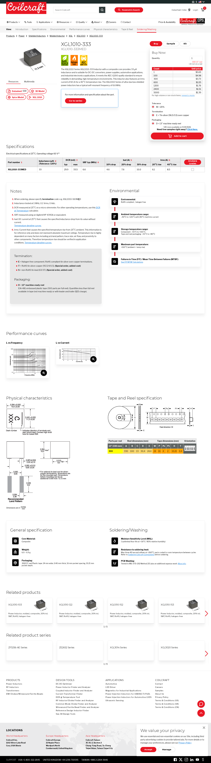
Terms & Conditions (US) (167, 700)
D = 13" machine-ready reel (168, 123)
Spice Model (18, 97)
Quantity (156, 58)
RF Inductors (12, 687)
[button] (206, 613)
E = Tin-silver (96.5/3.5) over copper (172, 115)
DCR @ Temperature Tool (68, 697)
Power (22, 36)
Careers (159, 687)
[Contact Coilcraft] (201, 704)
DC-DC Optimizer (64, 684)
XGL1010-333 (96, 36)
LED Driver (111, 687)
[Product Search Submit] (102, 10)
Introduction (22, 29)
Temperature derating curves (27, 225)
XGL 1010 (37, 97)
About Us (159, 694)
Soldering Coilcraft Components (141, 555)
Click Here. (192, 129)
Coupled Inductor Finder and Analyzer (74, 691)
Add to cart (180, 136)
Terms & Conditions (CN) (167, 707)
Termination (157, 111)
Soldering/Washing (146, 29)
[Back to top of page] (201, 713)
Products (10, 36)
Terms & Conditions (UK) (167, 704)
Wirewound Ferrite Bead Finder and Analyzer (77, 707)
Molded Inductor (57, 36)
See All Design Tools (66, 714)
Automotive (111, 684)
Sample (171, 43)
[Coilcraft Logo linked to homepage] (26, 8)
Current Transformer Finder (69, 694)
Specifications (39, 29)
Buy (156, 43)
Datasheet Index (179, 10)
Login (195, 10)
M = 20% (160, 107)
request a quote (188, 95)
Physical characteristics (105, 29)
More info (182, 564)
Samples (159, 691)
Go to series (75, 101)
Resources (13, 81)
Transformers (12, 691)
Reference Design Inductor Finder (72, 710)
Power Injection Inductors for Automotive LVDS (128, 697)
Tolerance (156, 103)
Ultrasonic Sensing (115, 700)
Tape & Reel (127, 29)
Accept (148, 749)
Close (204, 727)
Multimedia (29, 81)
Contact (159, 684)
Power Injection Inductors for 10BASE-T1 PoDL (128, 694)
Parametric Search (131, 10)
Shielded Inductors (37, 36)
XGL (71, 36)
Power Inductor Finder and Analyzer (73, 687)
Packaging (156, 120)
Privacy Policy (162, 697)
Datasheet (17, 91)
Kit (185, 43)
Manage (166, 749)
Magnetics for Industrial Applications (123, 691)
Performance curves (79, 29)
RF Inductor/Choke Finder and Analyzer (75, 700)
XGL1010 (81, 36)
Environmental (57, 29)
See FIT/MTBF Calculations (132, 262)
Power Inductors (14, 684)
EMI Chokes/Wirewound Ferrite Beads (24, 694)
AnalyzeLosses (192, 162)
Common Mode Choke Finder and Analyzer (76, 704)
